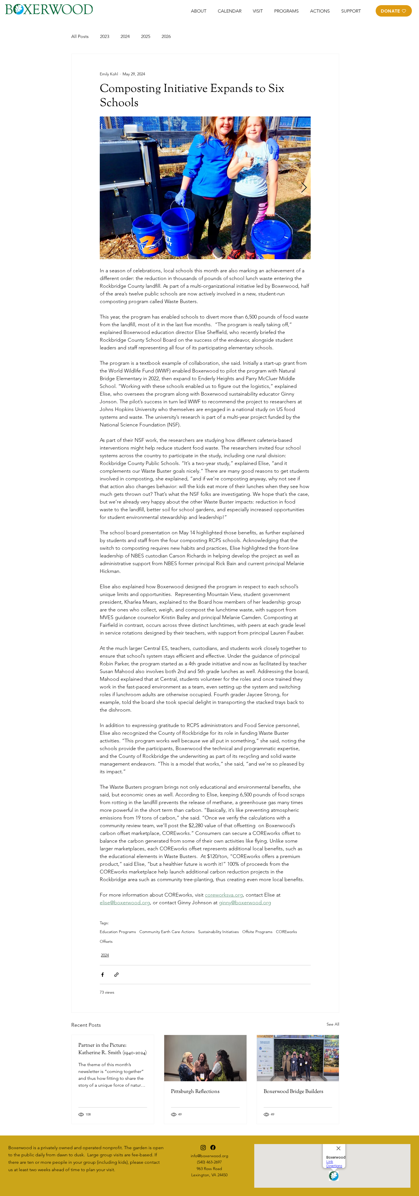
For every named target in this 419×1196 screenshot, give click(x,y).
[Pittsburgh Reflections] (205, 1058)
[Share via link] (116, 974)
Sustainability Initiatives (218, 931)
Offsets (106, 941)
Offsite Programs (257, 931)
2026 (166, 36)
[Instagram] (203, 1147)
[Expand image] (205, 187)
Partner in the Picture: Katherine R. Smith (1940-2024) (112, 1049)
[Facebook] (213, 1147)
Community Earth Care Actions (167, 931)
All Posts (80, 36)
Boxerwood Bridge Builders (293, 1092)
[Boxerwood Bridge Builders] (298, 1058)
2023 (104, 36)
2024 (125, 36)
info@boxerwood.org (209, 1155)
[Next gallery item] (304, 187)
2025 (145, 36)
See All (333, 1024)
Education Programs (118, 931)
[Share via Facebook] (102, 974)
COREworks (286, 931)
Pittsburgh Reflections (195, 1092)
